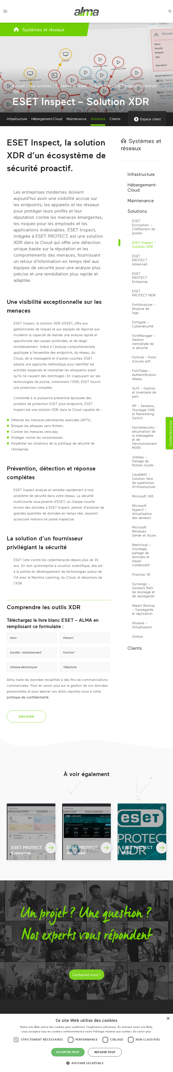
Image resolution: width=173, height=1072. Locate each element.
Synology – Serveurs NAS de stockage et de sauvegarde (143, 590)
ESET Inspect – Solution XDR (144, 244)
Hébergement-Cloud (46, 119)
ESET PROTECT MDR (144, 293)
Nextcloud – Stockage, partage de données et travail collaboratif (141, 555)
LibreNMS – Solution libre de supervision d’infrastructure (143, 480)
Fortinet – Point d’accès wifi (144, 359)
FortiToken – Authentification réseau (144, 375)
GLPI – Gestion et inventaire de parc (144, 392)
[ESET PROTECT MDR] (142, 831)
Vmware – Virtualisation (142, 625)
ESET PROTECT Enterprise (140, 277)
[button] (86, 1063)
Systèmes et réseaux (43, 29)
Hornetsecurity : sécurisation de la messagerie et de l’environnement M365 (144, 437)
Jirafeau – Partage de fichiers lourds (142, 461)
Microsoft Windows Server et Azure (144, 531)
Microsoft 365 (142, 496)
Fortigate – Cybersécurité (142, 324)
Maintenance (76, 119)
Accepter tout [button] (67, 1052)
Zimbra (137, 636)
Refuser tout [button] (105, 1052)
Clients (114, 119)
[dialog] (86, 1043)
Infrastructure (17, 119)
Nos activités (40, 85)
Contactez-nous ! (87, 974)
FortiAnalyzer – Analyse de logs (144, 308)
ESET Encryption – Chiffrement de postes (143, 227)
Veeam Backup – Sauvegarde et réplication (143, 609)
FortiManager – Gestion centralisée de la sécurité (143, 341)
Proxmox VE (141, 574)
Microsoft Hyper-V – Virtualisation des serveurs (142, 512)
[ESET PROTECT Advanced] (86, 831)
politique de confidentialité (27, 697)
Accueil (18, 85)
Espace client (150, 119)
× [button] (168, 1018)
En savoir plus (142, 1031)
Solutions (102, 85)
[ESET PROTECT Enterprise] (31, 831)
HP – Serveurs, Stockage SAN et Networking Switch (143, 412)
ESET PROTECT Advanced (139, 260)
